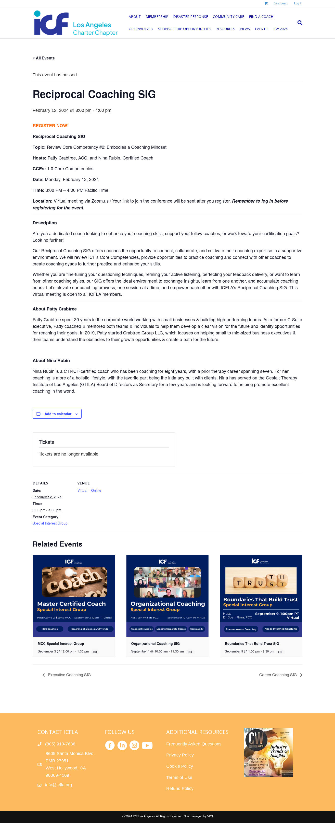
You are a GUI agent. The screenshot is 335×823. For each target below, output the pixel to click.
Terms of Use (179, 777)
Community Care (228, 16)
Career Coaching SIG (278, 674)
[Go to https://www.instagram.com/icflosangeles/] (134, 746)
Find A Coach (261, 16)
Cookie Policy (179, 766)
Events (261, 28)
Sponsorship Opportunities (184, 28)
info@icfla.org (58, 784)
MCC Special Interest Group (61, 643)
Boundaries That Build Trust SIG (252, 643)
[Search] (298, 22)
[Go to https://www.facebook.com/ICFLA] (110, 746)
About (135, 16)
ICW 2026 (280, 28)
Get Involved (141, 28)
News (245, 28)
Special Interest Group (50, 523)
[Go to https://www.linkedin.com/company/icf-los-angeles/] (122, 746)
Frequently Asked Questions (194, 744)
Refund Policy (179, 788)
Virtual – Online (89, 490)
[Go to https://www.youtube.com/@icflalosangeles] (147, 746)
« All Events (44, 58)
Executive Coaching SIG (69, 674)
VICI (210, 816)
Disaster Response (190, 16)
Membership (157, 16)
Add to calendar (58, 413)
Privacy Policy (180, 755)
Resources (225, 28)
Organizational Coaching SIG (155, 643)
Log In (298, 3)
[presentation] (74, 596)
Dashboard (280, 3)
